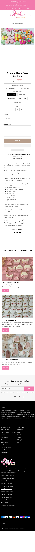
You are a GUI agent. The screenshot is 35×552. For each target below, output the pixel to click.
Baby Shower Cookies (5, 429)
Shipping (13, 85)
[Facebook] (11, 397)
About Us (19, 432)
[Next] (8, 31)
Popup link (20, 229)
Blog (18, 442)
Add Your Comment (7, 124)
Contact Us (19, 435)
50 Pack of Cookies (22, 98)
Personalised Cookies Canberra (7, 494)
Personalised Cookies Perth (6, 489)
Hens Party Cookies (4, 442)
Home (13, 23)
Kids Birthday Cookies (5, 445)
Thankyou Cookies (4, 452)
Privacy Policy (20, 429)
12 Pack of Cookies (22, 94)
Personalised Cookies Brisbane (7, 486)
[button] (17, 145)
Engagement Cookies (5, 437)
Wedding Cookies (4, 455)
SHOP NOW (5, 290)
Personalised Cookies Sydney (6, 483)
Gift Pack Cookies (4, 440)
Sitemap (19, 437)
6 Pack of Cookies (11, 94)
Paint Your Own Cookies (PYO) (6, 447)
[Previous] (4, 31)
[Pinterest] (19, 397)
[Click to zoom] (31, 31)
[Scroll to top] (31, 548)
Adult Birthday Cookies (5, 427)
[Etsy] (23, 397)
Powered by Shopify (23, 528)
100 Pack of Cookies (17, 102)
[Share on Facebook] (15, 233)
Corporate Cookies (4, 435)
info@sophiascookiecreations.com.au (8, 505)
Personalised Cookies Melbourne (7, 481)
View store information (17, 158)
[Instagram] (15, 397)
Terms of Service (20, 427)
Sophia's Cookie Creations (14, 528)
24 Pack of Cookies (11, 98)
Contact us (14, 229)
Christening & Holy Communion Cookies (8, 432)
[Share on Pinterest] (20, 233)
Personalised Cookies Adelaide (7, 491)
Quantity (17, 106)
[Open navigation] (4, 15)
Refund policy (20, 440)
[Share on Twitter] (17, 233)
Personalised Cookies (5, 450)
